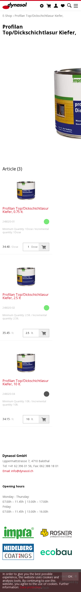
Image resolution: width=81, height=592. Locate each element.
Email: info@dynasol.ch (17, 471)
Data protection (30, 587)
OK (70, 576)
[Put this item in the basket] (44, 247)
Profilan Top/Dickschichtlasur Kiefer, (39, 16)
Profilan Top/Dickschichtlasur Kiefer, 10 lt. (25, 382)
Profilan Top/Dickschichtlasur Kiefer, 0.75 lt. (25, 210)
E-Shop (7, 16)
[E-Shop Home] (14, 5)
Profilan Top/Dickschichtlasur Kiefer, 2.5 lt (25, 296)
